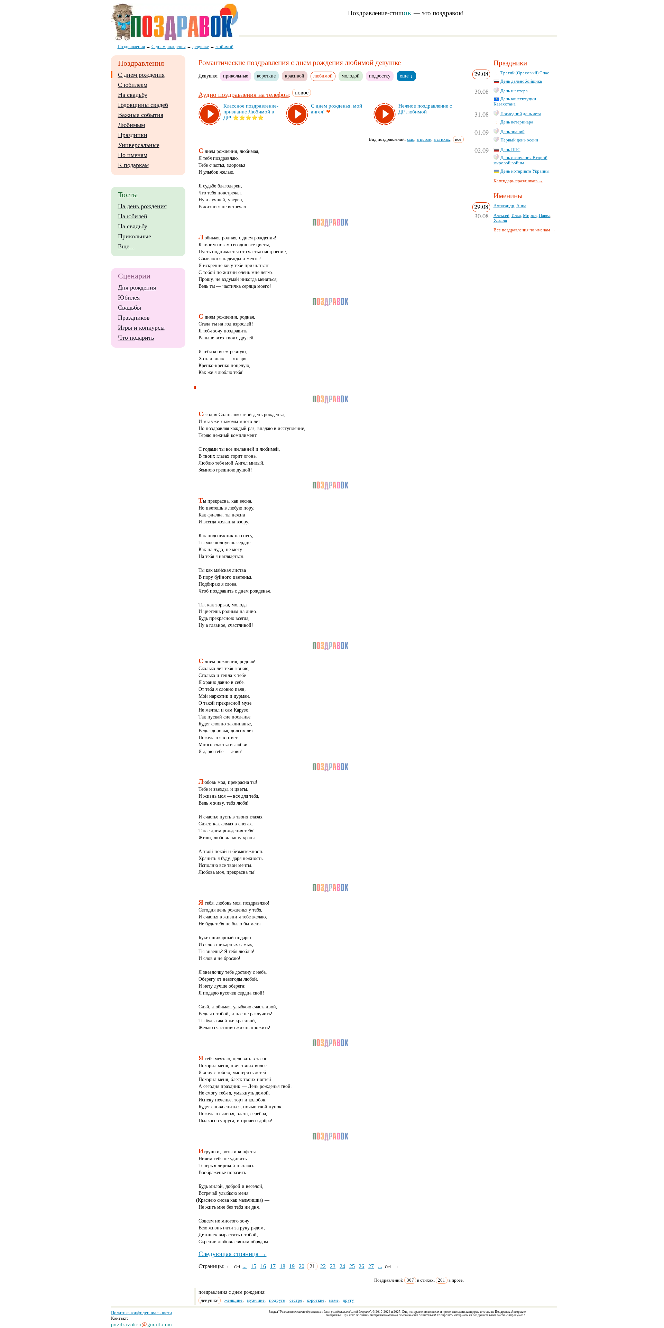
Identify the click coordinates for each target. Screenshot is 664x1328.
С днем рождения (141, 74)
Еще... (126, 246)
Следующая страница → (233, 1253)
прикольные (235, 76)
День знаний (512, 131)
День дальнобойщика (521, 81)
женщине (233, 1300)
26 (361, 1266)
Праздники (132, 134)
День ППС (510, 149)
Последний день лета (520, 113)
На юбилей (132, 216)
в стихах (442, 139)
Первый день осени (519, 140)
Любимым (131, 124)
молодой (351, 76)
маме (334, 1300)
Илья (516, 215)
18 (282, 1266)
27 (371, 1266)
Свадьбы (129, 307)
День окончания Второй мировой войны (520, 160)
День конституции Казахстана (515, 102)
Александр (504, 205)
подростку (379, 76)
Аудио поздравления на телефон (244, 94)
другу (348, 1300)
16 (263, 1266)
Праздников (134, 317)
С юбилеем (132, 84)
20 (301, 1266)
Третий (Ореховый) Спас (524, 73)
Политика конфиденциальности (141, 1312)
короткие (266, 76)
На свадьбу (132, 94)
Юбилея (129, 297)
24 (342, 1266)
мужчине (256, 1300)
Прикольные (134, 236)
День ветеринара (516, 122)
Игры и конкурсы (141, 327)
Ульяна (500, 220)
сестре (295, 1300)
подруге (277, 1300)
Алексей (501, 215)
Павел (544, 215)
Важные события (140, 114)
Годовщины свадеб (143, 104)
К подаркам (133, 165)
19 (292, 1266)
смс (410, 139)
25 (352, 1266)
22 (323, 1266)
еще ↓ (406, 76)
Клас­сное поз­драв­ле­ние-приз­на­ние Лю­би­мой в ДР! (250, 111)
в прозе (424, 139)
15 (253, 1266)
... (244, 1266)
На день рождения (142, 206)
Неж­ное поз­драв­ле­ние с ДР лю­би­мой (425, 109)
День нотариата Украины (525, 171)
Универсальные (138, 144)
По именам (132, 155)
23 (332, 1266)
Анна (521, 205)
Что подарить (136, 337)
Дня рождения (137, 287)
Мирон (530, 215)
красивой (294, 76)
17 (273, 1266)
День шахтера (514, 91)
